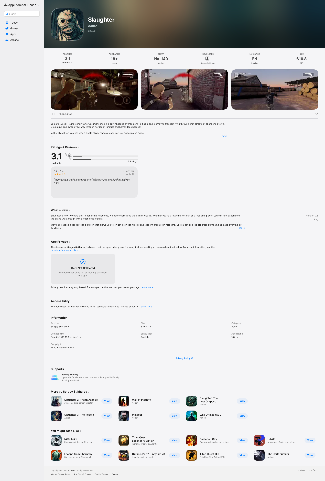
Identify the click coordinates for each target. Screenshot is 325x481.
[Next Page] (321, 89)
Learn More (147, 287)
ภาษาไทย (313, 470)
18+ (233, 337)
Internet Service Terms (60, 474)
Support (115, 474)
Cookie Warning (102, 474)
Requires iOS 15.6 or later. (64, 337)
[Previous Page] (47, 89)
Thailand (301, 470)
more (224, 136)
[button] (21, 22)
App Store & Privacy (82, 474)
